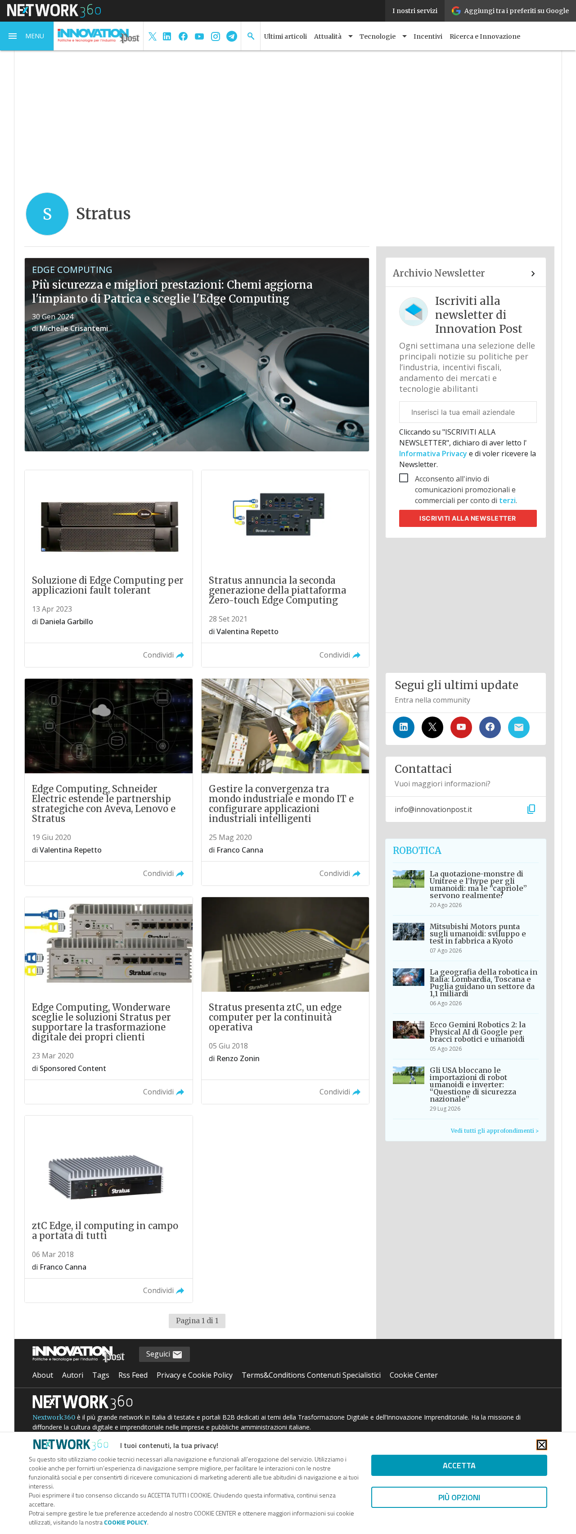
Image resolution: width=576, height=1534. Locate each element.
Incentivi (428, 36)
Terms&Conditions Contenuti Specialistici (311, 1375)
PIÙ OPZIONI (459, 1497)
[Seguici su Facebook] (490, 727)
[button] (27, 36)
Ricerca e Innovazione (485, 36)
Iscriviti (467, 518)
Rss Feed (133, 1375)
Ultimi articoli (285, 36)
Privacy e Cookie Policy (195, 1375)
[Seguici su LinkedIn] (403, 727)
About (42, 1375)
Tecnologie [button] (378, 36)
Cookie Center (414, 1375)
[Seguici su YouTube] (461, 727)
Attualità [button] (328, 36)
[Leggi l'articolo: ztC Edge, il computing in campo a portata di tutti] (108, 1209)
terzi (507, 500)
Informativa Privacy (434, 453)
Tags (100, 1375)
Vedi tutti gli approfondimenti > (495, 1130)
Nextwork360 (53, 1417)
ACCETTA (459, 1465)
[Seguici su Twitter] (432, 727)
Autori (72, 1375)
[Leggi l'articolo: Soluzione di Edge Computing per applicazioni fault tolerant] (108, 568)
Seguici (159, 1354)
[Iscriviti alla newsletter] (519, 727)
